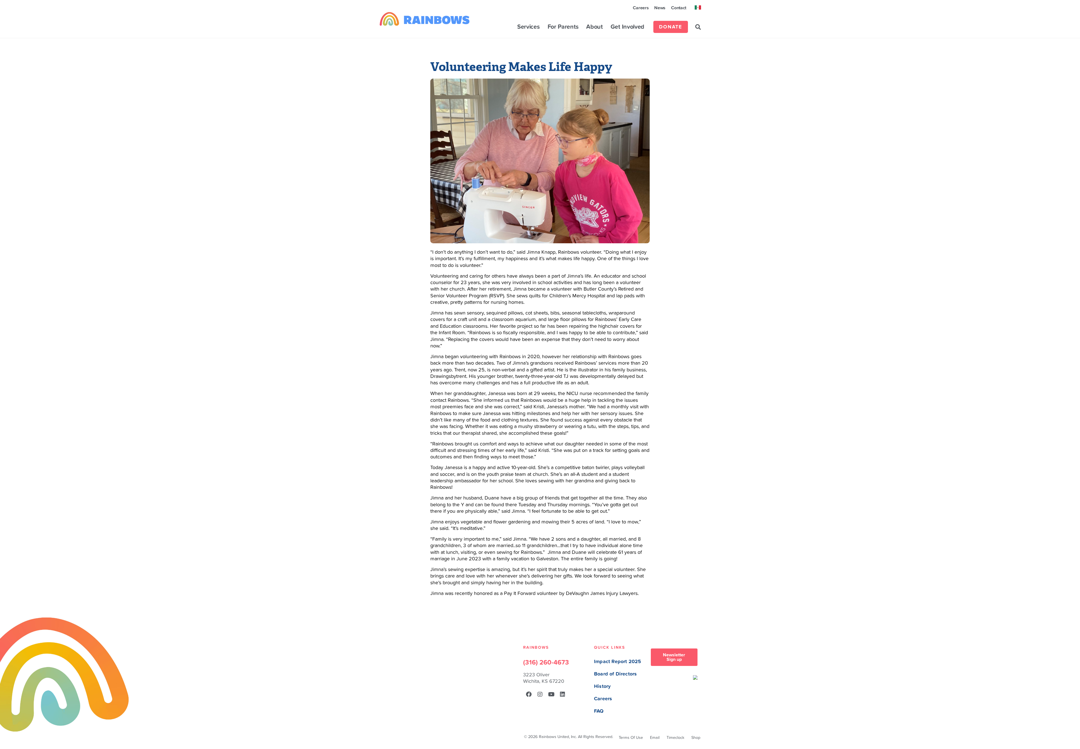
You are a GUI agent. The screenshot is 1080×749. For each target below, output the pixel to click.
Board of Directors (615, 674)
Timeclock (675, 737)
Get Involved (627, 27)
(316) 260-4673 (546, 662)
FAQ (599, 711)
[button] (698, 27)
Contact (678, 8)
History (602, 686)
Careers (641, 8)
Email (655, 737)
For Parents (563, 27)
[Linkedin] (562, 694)
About (594, 27)
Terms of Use (631, 737)
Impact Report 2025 (617, 662)
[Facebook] (528, 694)
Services (528, 27)
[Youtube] (551, 694)
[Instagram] (540, 694)
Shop (695, 737)
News (659, 8)
